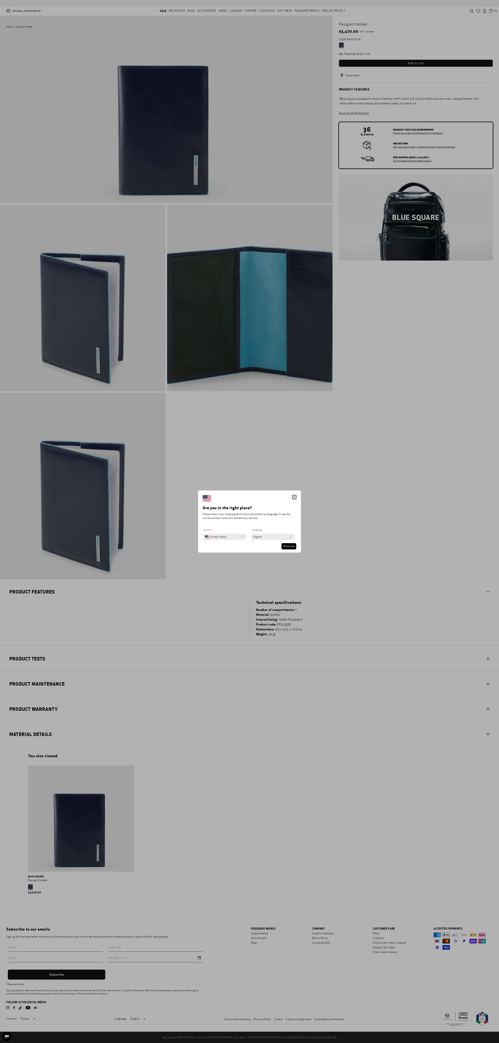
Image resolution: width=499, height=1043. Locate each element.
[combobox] (215, 537)
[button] (294, 497)
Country (207, 530)
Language (257, 530)
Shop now (289, 546)
